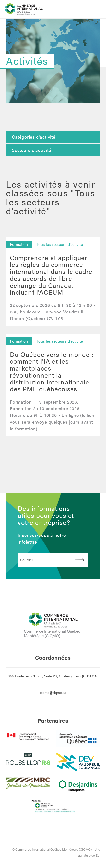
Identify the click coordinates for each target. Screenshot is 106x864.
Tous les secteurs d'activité (60, 244)
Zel (98, 855)
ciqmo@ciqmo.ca (53, 692)
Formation (19, 244)
